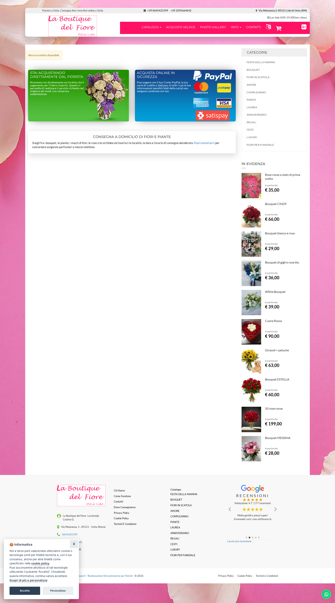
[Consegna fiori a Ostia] (72, 26)
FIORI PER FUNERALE (260, 144)
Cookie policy (121, 518)
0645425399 (70, 534)
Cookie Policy (244, 575)
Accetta (25, 590)
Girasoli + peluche (277, 350)
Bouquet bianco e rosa (280, 233)
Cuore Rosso (273, 321)
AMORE (251, 84)
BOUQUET (253, 69)
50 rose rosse (274, 408)
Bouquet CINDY (276, 204)
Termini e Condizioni (267, 575)
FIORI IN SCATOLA (258, 77)
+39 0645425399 (158, 10)
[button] (268, 27)
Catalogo (150, 27)
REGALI (251, 122)
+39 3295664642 (181, 10)
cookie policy (40, 563)
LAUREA (252, 107)
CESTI (250, 129)
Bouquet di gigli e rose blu (282, 262)
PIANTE (251, 99)
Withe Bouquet (275, 291)
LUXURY (252, 137)
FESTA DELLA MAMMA (261, 62)
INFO (235, 27)
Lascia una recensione (239, 541)
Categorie (257, 52)
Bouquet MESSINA (277, 438)
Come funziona (122, 496)
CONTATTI (253, 27)
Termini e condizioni (125, 523)
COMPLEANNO (256, 92)
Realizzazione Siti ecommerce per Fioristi (110, 575)
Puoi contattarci (204, 143)
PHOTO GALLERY (213, 27)
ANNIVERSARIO (257, 114)
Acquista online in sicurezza (156, 75)
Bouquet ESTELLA (277, 379)
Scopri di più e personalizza (28, 580)
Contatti (118, 501)
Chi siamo (119, 490)
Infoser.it (80, 575)
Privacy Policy (226, 575)
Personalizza (58, 590)
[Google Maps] (304, 26)
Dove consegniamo (125, 507)
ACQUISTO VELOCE (180, 27)
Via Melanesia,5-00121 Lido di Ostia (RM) (282, 10)
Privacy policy (121, 512)
